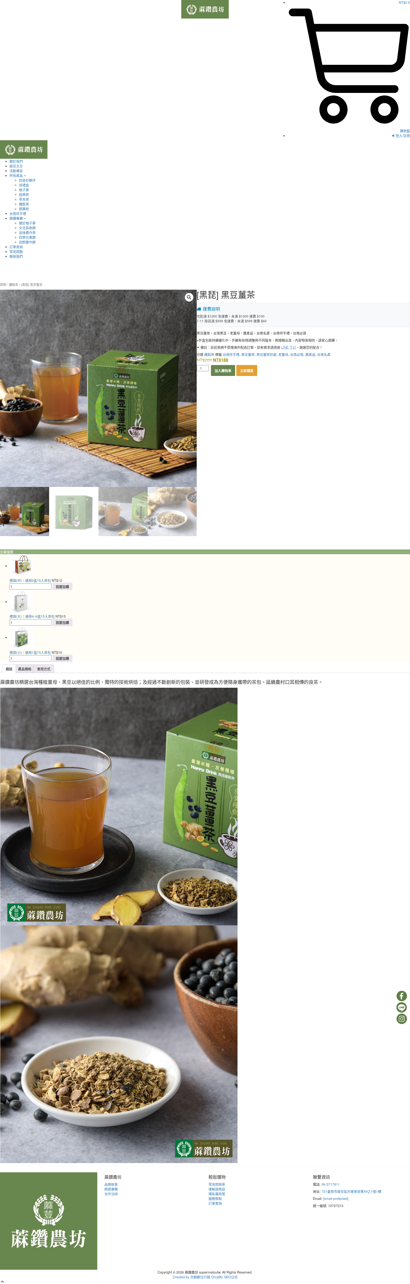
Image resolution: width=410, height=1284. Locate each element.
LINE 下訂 (288, 347)
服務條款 (215, 1198)
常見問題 (16, 251)
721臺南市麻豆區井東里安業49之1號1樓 (351, 1191)
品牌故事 (111, 1184)
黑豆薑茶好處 (266, 354)
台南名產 (324, 354)
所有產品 (16, 175)
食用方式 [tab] (43, 668)
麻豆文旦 (16, 166)
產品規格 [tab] (24, 668)
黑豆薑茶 (248, 354)
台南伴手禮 (17, 213)
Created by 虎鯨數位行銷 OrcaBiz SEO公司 (205, 1276)
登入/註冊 (402, 135)
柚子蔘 (24, 189)
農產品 (310, 354)
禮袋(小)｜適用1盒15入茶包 (30, 652)
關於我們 (16, 161)
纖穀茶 (24, 204)
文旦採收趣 (27, 227)
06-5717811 (330, 1184)
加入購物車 (223, 370)
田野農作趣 (27, 242)
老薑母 (283, 354)
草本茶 (24, 199)
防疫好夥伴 (27, 180)
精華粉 (24, 208)
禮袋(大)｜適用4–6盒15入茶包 (32, 616)
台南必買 (296, 354)
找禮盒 (24, 185)
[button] (189, 297)
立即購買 (246, 370)
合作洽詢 (111, 1193)
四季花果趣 (27, 237)
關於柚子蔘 (27, 223)
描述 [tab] (9, 668)
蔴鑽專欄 (16, 218)
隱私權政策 (217, 1193)
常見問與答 (217, 1184)
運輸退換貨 (217, 1189)
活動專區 (16, 170)
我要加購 (62, 586)
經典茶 (24, 194)
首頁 (3, 284)
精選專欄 (111, 1189)
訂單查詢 (16, 246)
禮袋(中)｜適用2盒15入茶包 (30, 580)
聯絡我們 (16, 256)
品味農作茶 (27, 232)
